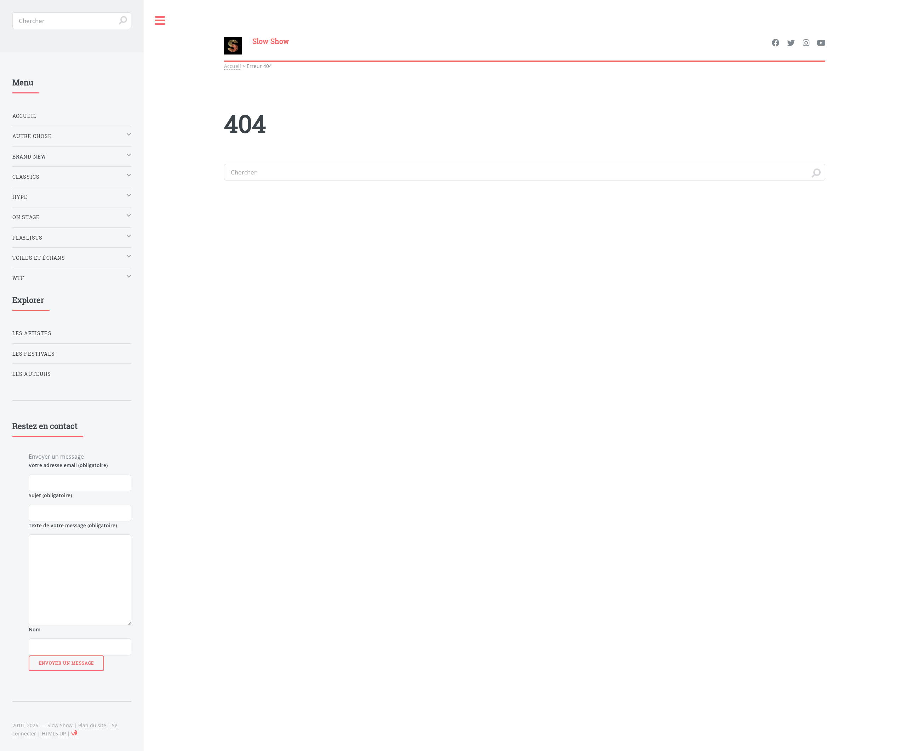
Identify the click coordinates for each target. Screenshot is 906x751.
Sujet (50, 495)
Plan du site (92, 725)
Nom (34, 629)
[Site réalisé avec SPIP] (74, 733)
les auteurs (31, 374)
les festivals (33, 353)
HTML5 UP (54, 733)
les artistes (32, 333)
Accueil (232, 66)
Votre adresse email (68, 465)
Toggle (160, 20)
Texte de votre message (73, 525)
